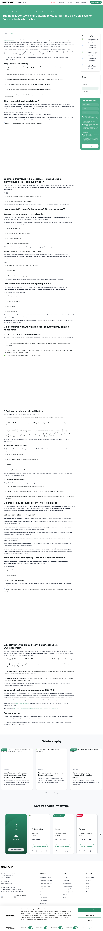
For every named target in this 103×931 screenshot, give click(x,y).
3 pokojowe (43, 895)
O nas (70, 2)
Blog (77, 2)
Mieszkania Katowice (46, 883)
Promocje (43, 903)
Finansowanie (90, 877)
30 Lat (65, 895)
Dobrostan (66, 880)
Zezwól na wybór (89, 915)
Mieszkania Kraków (45, 877)
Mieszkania (60, 2)
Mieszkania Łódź (45, 886)
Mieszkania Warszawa (46, 880)
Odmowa (89, 920)
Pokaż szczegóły (85, 927)
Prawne (18, 11)
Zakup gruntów (67, 883)
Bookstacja (89, 892)
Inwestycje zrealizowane (70, 892)
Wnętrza (85, 84)
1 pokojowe (43, 889)
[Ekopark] (7, 2)
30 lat (53, 2)
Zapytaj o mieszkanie (40, 846)
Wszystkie (85, 81)
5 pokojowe (43, 900)
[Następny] (100, 834)
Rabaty (88, 880)
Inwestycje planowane (69, 889)
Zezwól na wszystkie (89, 909)
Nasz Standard (67, 886)
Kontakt (83, 2)
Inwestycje (21, 2)
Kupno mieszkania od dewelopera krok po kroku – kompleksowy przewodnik (36, 708)
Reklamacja (89, 889)
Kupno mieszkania (9, 40)
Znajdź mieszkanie (96, 2)
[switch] (46, 927)
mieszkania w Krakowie (22, 703)
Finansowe (85, 91)
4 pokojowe (43, 897)
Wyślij (90, 146)
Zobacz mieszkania (16, 849)
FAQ (87, 886)
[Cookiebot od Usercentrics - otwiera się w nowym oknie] (10, 928)
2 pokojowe (43, 892)
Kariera (65, 897)
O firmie (65, 877)
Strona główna (6, 11)
